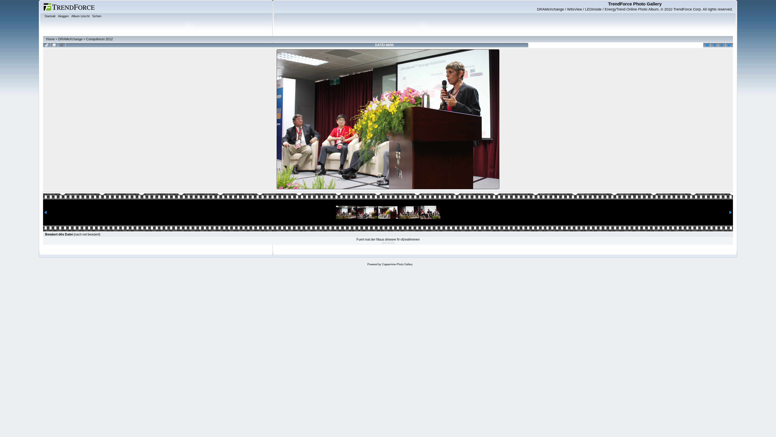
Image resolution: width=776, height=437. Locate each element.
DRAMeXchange (70, 39)
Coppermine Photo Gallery (397, 264)
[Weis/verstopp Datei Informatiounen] (54, 45)
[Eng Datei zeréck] (721, 45)
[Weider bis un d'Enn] (729, 45)
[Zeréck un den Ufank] (707, 45)
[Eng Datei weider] (714, 45)
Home (50, 39)
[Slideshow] (61, 45)
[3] (388, 242)
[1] (383, 242)
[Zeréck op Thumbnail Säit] (46, 45)
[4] (390, 242)
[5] (393, 242)
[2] (385, 242)
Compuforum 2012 (99, 39)
